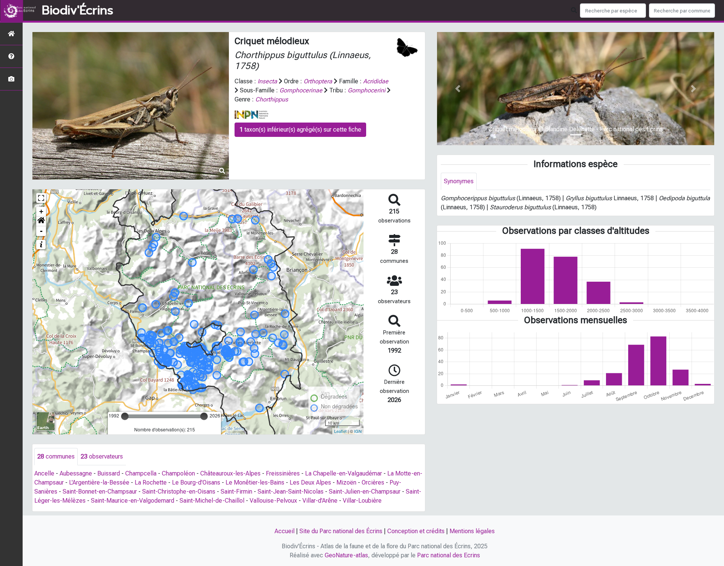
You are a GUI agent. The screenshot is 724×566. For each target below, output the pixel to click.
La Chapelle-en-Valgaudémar (343, 473)
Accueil (285, 531)
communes (56, 456)
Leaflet (340, 431)
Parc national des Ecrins (448, 555)
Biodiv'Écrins (77, 10)
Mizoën (346, 482)
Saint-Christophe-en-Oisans (178, 491)
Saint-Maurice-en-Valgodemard (132, 500)
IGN (358, 431)
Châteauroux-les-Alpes (230, 473)
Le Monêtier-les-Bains (254, 482)
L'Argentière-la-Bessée (99, 482)
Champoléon (178, 473)
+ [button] (41, 211)
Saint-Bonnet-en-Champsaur (100, 491)
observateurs (102, 456)
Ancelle (44, 473)
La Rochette (151, 482)
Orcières (373, 482)
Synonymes (459, 181)
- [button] (41, 231)
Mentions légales (472, 531)
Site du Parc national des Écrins (340, 531)
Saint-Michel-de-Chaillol (211, 500)
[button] (41, 221)
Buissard (108, 473)
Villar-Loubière (362, 500)
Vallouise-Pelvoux (273, 500)
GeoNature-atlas (346, 555)
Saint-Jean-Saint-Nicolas (291, 491)
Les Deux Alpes (310, 482)
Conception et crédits (416, 531)
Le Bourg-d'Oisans (196, 482)
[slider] (125, 416)
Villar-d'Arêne (319, 500)
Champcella (140, 473)
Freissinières (283, 473)
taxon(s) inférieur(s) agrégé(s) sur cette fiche (300, 129)
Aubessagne (76, 473)
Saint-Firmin (236, 491)
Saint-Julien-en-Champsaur (364, 491)
